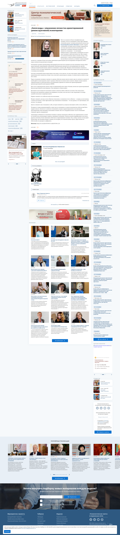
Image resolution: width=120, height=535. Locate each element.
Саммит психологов (20, 58)
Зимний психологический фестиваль (16, 519)
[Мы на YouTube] (105, 408)
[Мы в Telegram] (97, 408)
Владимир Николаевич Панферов (106, 45)
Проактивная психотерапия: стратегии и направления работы (39, 270)
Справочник (69, 6)
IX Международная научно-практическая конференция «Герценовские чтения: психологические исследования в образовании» (102, 159)
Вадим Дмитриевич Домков (105, 71)
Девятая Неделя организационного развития (102, 87)
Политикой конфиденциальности (103, 421)
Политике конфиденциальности (28, 528)
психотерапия (41, 33)
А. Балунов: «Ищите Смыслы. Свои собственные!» (37, 459)
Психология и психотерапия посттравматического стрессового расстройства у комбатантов (39, 327)
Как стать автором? (60, 161)
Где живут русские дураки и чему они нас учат (59, 240)
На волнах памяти (35, 239)
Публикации (32, 6)
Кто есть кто (40, 6)
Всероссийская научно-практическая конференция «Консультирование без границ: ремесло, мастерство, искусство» (103, 301)
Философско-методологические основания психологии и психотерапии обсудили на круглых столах (39, 298)
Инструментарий (50, 6)
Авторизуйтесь (54, 204)
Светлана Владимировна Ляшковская (42, 36)
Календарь (77, 6)
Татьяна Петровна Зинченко (102, 24)
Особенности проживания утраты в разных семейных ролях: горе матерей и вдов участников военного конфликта (17, 46)
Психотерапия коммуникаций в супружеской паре (58, 270)
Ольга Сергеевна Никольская (104, 54)
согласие (101, 422)
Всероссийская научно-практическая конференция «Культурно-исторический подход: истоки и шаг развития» (102, 312)
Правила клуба (59, 525)
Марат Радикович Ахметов (43, 193)
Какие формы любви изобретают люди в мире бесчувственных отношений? (101, 459)
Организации (60, 6)
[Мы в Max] (108, 408)
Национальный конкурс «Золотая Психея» (17, 521)
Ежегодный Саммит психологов (15, 516)
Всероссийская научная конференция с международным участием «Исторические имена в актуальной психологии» (103, 256)
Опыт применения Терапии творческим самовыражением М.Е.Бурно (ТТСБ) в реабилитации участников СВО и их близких (79, 298)
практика (34, 33)
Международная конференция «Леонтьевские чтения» (101, 335)
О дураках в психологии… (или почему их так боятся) (78, 270)
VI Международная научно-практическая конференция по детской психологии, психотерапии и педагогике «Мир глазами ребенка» (102, 147)
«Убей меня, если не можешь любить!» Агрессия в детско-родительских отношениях (17, 459)
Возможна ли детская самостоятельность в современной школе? (16, 39)
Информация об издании (62, 521)
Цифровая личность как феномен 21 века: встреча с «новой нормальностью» (80, 459)
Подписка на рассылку (61, 516)
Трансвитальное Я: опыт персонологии (17, 51)
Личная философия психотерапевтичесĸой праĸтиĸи (59, 326)
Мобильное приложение (61, 519)
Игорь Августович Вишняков (105, 63)
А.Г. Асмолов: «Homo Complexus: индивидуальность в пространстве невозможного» (59, 459)
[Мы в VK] (101, 408)
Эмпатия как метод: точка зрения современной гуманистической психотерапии (59, 297)
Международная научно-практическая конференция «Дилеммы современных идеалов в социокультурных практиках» (103, 279)
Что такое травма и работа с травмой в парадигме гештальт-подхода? (80, 326)
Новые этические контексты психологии (14, 56)
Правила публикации (61, 523)
